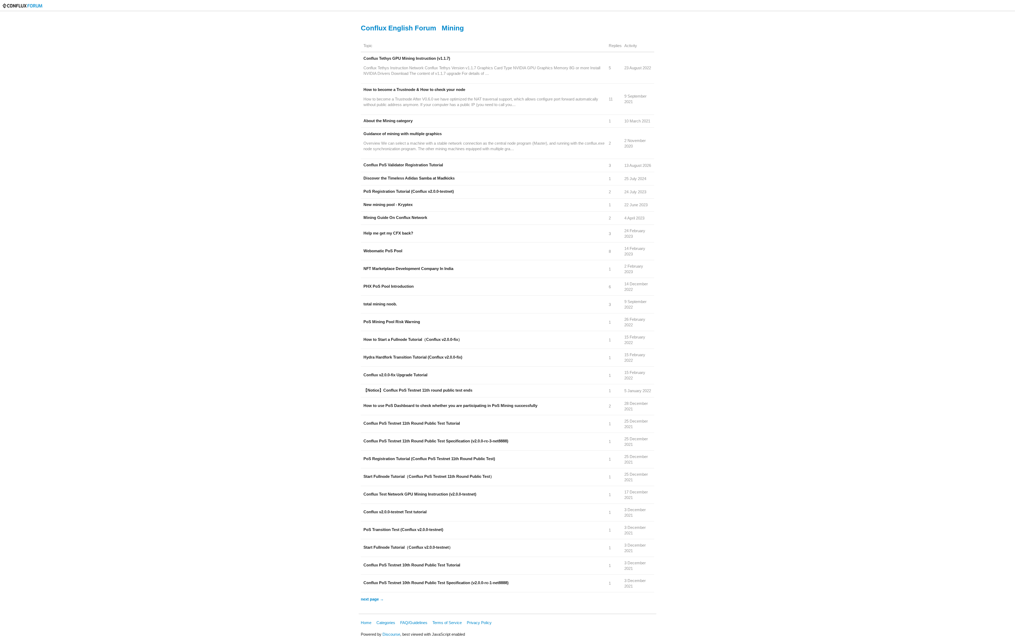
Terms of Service (447, 622)
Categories (385, 622)
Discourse (391, 634)
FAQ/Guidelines (413, 622)
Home (366, 622)
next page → (372, 599)
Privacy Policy (479, 622)
